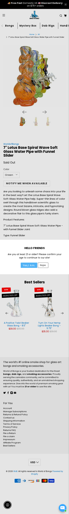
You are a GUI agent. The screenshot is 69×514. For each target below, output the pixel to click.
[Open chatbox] (62, 508)
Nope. (43, 265)
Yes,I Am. (29, 265)
